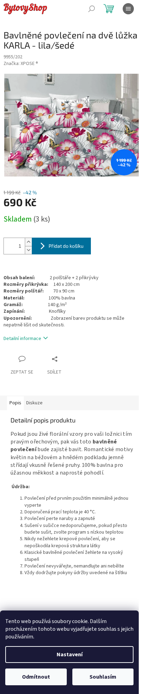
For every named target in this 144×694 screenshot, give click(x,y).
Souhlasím (102, 677)
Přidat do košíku (66, 246)
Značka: (20, 63)
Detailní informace (22, 338)
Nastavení (69, 654)
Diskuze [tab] (34, 402)
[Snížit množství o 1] (28, 250)
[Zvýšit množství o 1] (28, 242)
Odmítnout (36, 677)
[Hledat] (92, 9)
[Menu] (128, 9)
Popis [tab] (15, 402)
